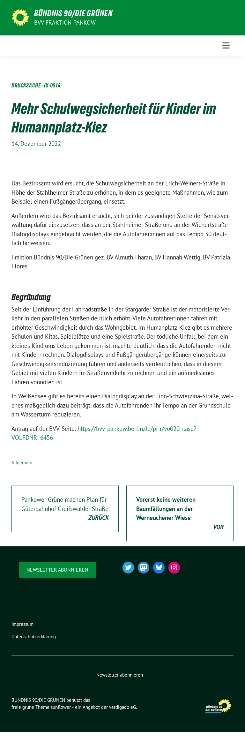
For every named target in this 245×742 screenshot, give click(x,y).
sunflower (61, 707)
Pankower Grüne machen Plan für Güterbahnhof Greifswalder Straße (65, 508)
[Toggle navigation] (226, 45)
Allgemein (21, 463)
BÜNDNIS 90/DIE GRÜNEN (73, 13)
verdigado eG (122, 707)
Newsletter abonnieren (57, 569)
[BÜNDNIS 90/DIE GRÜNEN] (20, 17)
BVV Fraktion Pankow (65, 22)
